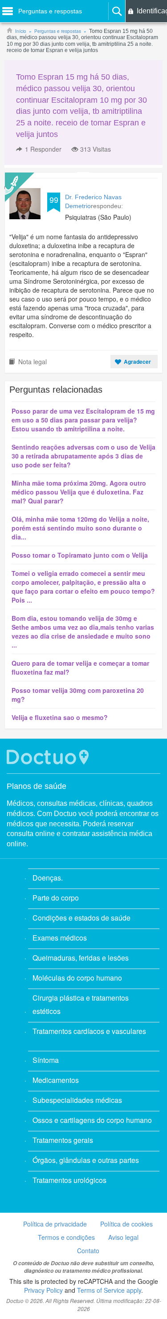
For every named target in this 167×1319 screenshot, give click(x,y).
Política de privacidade (55, 1223)
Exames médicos (60, 938)
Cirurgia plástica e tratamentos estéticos (81, 1004)
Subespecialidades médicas (77, 1100)
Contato (88, 1250)
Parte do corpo (56, 898)
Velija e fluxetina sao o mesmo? (60, 717)
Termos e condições (66, 1237)
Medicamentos (56, 1080)
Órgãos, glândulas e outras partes (86, 1160)
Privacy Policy (43, 1290)
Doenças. (48, 878)
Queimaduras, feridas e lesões (81, 958)
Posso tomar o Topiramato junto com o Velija (80, 555)
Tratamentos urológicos (69, 1180)
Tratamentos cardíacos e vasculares (89, 1031)
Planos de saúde (36, 786)
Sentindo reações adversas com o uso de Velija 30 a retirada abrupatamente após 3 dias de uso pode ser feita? (83, 455)
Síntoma (46, 1060)
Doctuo (49, 757)
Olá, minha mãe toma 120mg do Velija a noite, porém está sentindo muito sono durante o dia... (80, 528)
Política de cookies (126, 1223)
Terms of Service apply (109, 1290)
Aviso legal (123, 1237)
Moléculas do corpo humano (77, 978)
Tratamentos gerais (63, 1140)
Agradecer (137, 362)
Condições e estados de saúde (81, 918)
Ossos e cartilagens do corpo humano (92, 1120)
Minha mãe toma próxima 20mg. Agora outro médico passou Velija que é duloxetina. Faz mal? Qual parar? (79, 492)
